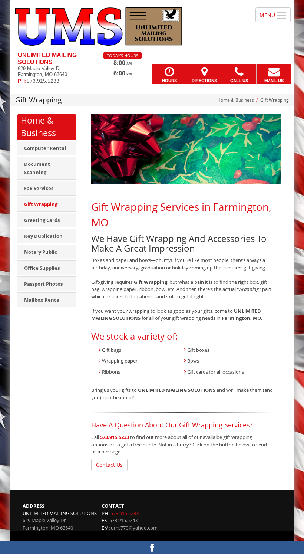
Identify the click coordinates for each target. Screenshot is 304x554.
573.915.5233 (114, 437)
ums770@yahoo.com (134, 527)
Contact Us (109, 464)
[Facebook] (152, 547)
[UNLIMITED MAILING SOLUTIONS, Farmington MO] (152, 26)
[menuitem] (46, 148)
